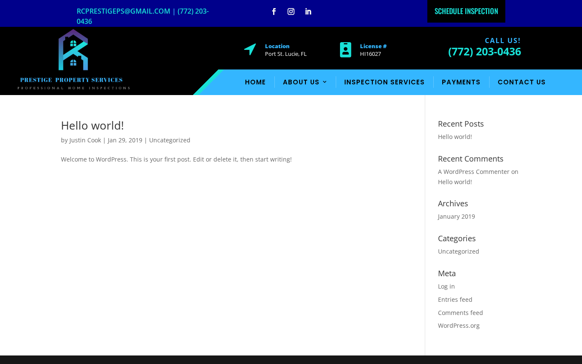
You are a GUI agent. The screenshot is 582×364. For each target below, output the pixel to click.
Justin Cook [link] (85, 140)
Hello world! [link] (92, 125)
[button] (274, 11)
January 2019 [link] (456, 216)
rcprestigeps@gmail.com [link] (123, 11)
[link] (73, 89)
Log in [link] (446, 286)
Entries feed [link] (455, 299)
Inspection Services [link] (384, 82)
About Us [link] (301, 82)
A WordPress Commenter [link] (474, 172)
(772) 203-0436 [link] (484, 51)
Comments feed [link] (460, 313)
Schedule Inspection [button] (466, 11)
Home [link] (255, 82)
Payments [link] (461, 82)
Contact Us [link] (522, 82)
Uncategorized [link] (169, 140)
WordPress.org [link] (459, 325)
